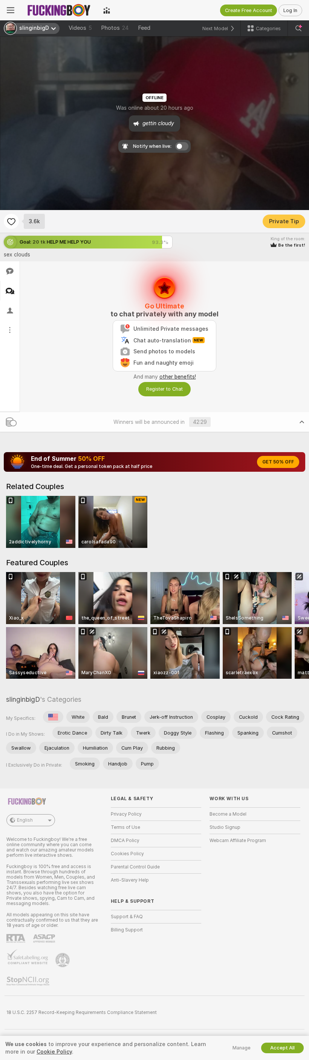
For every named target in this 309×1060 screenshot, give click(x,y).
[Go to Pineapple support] (63, 960)
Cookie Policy (54, 1052)
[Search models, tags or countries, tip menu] (298, 28)
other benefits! (177, 377)
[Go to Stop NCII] (28, 981)
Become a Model (228, 814)
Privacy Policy (126, 814)
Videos (80, 28)
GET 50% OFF (278, 462)
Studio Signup (225, 827)
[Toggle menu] (10, 10)
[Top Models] (106, 10)
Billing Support (127, 930)
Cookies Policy (127, 853)
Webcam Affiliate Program (238, 840)
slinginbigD (23, 699)
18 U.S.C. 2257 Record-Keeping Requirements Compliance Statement (81, 1012)
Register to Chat (164, 389)
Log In (290, 10)
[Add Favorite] (11, 221)
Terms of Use (125, 827)
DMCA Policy (125, 840)
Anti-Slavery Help (130, 880)
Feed (144, 28)
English (25, 820)
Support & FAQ (127, 916)
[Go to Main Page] (58, 10)
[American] (53, 717)
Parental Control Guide (135, 867)
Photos (115, 28)
